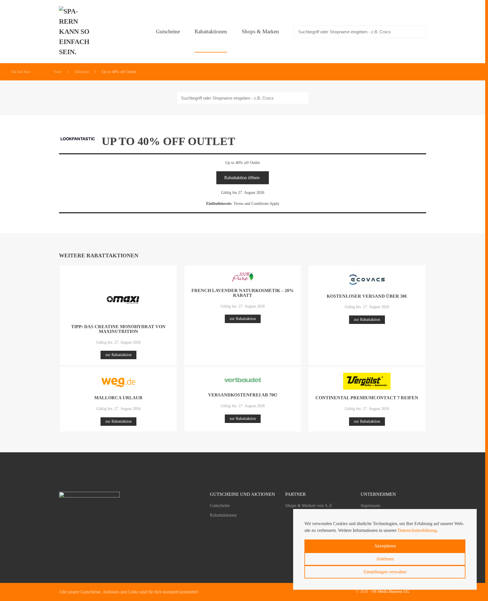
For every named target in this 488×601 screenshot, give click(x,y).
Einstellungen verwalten (384, 571)
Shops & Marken (260, 31)
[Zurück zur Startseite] (76, 31)
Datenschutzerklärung (417, 530)
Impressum (370, 505)
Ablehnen (385, 558)
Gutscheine (168, 31)
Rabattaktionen (211, 31)
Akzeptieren (385, 545)
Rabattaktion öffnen (242, 177)
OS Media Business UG (390, 591)
